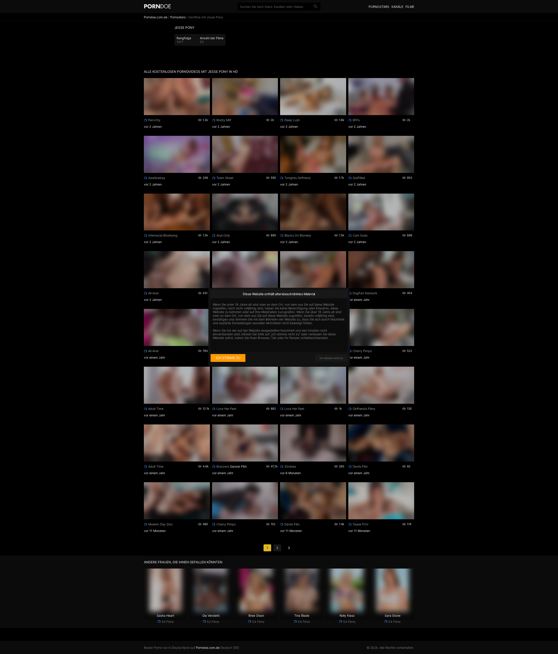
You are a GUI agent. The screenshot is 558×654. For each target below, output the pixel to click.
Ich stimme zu (228, 358)
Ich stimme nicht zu (331, 358)
